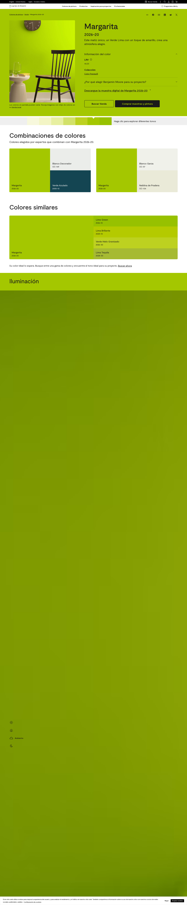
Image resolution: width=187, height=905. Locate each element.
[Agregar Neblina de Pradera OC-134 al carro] (165, 175)
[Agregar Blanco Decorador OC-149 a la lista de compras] (85, 153)
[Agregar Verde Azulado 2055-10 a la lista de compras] (85, 175)
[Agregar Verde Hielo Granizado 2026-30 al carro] (166, 243)
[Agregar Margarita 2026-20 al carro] (37, 153)
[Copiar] (147, 15)
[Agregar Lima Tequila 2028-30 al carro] (166, 253)
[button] (37, 2)
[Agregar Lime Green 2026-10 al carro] (166, 221)
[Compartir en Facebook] (153, 15)
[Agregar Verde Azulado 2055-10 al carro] (78, 175)
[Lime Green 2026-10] (106, 121)
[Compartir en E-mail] (159, 15)
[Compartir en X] (176, 15)
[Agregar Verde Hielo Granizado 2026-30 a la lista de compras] (173, 243)
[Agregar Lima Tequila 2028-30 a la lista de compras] (173, 253)
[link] (172, 2)
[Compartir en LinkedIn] (165, 15)
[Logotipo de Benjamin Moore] (17, 6)
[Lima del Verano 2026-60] (45, 121)
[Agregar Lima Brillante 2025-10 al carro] (166, 232)
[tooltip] (91, 59)
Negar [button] (167, 900)
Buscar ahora (125, 265)
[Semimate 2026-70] (33, 121)
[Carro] (176, 2)
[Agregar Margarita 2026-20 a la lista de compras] (44, 153)
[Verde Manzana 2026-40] (69, 121)
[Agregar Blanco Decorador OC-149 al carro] (78, 153)
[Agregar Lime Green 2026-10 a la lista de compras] (173, 221)
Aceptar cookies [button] (177, 900)
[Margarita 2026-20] (93, 121)
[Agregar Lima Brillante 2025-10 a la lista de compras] (173, 232)
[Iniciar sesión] (169, 2)
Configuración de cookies (32, 902)
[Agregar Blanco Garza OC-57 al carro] (165, 153)
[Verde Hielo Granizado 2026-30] (81, 121)
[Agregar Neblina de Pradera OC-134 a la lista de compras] (172, 175)
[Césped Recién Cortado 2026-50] (57, 121)
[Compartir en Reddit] (170, 15)
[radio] (11, 722)
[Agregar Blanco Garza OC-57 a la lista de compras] (172, 153)
